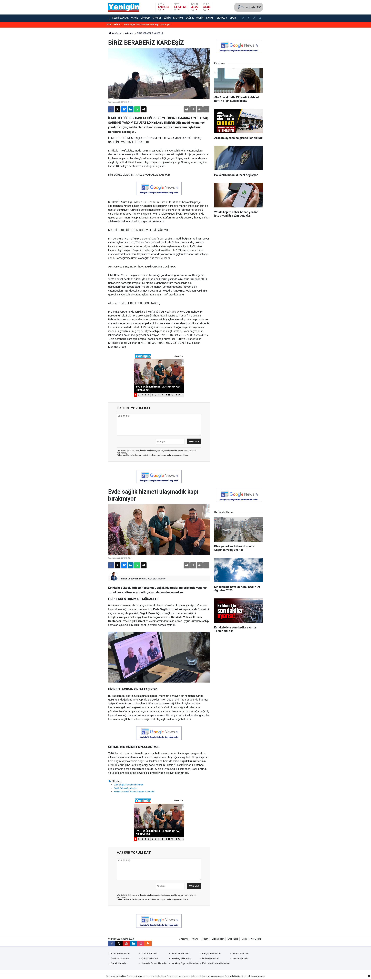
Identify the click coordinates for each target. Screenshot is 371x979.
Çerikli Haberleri (119, 963)
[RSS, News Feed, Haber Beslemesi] (148, 943)
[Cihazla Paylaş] (144, 109)
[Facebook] (111, 109)
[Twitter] (117, 109)
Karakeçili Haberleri (181, 958)
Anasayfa (183, 939)
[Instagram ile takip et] (140, 943)
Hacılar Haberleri (240, 958)
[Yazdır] (187, 109)
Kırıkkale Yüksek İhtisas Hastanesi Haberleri (134, 791)
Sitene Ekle (233, 939)
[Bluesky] (124, 109)
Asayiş (134, 17)
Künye (195, 939)
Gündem (145, 17)
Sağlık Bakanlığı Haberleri (125, 788)
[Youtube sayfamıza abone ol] (126, 943)
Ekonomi (178, 17)
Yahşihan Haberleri (181, 953)
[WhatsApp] (137, 109)
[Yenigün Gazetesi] (123, 7)
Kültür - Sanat (204, 17)
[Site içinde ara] (260, 18)
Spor (233, 17)
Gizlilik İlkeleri (218, 939)
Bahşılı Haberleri (240, 953)
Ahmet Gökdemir (129, 578)
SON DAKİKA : (113, 24)
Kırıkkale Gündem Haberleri (216, 963)
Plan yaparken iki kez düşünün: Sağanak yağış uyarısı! (151, 24)
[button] (193, 109)
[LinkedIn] (130, 109)
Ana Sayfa (116, 33)
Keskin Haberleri (149, 953)
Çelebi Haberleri (149, 958)
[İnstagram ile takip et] (243, 18)
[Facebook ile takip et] (248, 18)
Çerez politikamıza (249, 976)
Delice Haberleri (210, 958)
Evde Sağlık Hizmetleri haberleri (128, 784)
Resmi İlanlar (120, 17)
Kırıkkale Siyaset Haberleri (185, 963)
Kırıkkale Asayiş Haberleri (154, 963)
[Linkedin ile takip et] (133, 943)
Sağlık (190, 17)
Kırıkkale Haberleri (120, 953)
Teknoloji (221, 17)
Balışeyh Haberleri (211, 953)
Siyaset (156, 17)
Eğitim (167, 17)
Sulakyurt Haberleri (120, 958)
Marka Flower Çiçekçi (251, 939)
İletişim (204, 939)
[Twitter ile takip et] (254, 18)
